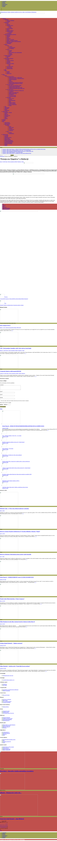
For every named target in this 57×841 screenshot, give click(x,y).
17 (0, 827)
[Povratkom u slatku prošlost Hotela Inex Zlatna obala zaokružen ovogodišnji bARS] (4, 472)
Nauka (3, 74)
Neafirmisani (9, 33)
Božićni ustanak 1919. (13, 93)
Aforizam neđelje (10, 68)
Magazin (3, 120)
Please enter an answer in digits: (5, 402)
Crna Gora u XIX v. (10, 84)
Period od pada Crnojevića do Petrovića (16, 82)
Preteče (8, 59)
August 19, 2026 (5, 481)
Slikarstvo (8, 35)
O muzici (10, 46)
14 (5, 825)
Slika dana (6, 114)
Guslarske (10, 54)
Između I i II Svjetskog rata (13, 92)
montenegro (4, 207)
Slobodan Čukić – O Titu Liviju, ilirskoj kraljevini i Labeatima (14, 508)
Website (1, 397)
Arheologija (6, 108)
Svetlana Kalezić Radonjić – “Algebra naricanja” (11, 643)
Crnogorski (4, 1)
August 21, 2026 (5, 436)
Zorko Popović (7, 122)
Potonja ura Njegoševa (6, 208)
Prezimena (6, 116)
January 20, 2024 (3, 579)
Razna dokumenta (12, 100)
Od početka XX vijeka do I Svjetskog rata (16, 90)
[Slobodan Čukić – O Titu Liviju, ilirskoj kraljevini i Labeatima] (9, 505)
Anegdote (8, 61)
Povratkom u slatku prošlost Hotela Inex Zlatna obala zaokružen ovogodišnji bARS (17, 474)
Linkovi (5, 145)
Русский (3, 3)
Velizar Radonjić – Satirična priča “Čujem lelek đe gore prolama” (15, 666)
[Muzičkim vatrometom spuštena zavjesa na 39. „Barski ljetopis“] (4, 440)
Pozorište (8, 56)
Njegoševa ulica (7, 115)
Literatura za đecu (10, 25)
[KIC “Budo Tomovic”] (3, 740)
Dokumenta (9, 97)
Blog (3, 121)
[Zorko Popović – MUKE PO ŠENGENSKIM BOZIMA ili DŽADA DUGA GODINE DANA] (11, 423)
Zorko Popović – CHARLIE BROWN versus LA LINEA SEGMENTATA (17, 577)
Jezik (5, 106)
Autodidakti (9, 43)
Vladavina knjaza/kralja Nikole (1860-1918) (16, 88)
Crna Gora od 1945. (12, 95)
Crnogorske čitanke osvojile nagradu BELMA (10, 371)
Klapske (10, 53)
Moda (5, 70)
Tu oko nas (11, 130)
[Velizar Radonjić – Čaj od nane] (4, 446)
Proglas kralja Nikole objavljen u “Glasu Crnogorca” (12, 598)
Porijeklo (6, 118)
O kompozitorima (12, 47)
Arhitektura (6, 19)
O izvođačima (11, 48)
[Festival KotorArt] (4, 727)
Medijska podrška (7, 139)
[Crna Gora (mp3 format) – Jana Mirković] (19, 815)
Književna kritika (10, 28)
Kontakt (3, 6)
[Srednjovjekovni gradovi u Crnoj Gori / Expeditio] (8, 679)
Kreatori (8, 71)
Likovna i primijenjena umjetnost (10, 34)
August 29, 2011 (3, 645)
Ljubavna (10, 128)
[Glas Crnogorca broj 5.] (9, 322)
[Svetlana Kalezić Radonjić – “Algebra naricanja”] (9, 640)
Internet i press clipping (8, 140)
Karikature (8, 62)
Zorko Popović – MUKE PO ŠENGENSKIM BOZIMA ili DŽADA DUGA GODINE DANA (23, 426)
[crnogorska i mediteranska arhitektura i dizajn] (4, 685)
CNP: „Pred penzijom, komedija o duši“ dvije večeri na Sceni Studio (15, 348)
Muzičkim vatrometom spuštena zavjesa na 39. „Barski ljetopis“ (13, 442)
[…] (12, 330)
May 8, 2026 (2, 510)
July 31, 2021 (2, 533)
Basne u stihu (11, 127)
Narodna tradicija (10, 31)
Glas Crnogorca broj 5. (5, 325)
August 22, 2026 (5, 428)
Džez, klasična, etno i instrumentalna (15, 52)
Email (1, 394)
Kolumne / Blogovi (10, 30)
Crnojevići (11, 81)
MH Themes (22, 839)
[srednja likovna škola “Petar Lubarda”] (8, 746)
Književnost (6, 22)
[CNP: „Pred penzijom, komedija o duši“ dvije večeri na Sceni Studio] (9, 345)
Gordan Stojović (7, 123)
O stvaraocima (11, 129)
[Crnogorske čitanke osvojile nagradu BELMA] (9, 368)
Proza (10, 26)
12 (2, 825)
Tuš (9, 65)
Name (1, 391)
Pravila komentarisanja (8, 142)
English (3, 2)
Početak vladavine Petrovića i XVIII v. (15, 83)
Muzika (5, 44)
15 (6, 825)
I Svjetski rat (11, 91)
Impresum (4, 5)
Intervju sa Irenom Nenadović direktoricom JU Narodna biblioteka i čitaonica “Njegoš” (20, 531)
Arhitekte (8, 21)
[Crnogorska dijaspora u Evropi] (6, 701)
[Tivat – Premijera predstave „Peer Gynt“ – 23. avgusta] (4, 433)
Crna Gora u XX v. (10, 89)
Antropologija (6, 107)
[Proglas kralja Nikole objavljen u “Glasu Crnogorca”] (9, 595)
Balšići (10, 80)
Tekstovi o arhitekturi (10, 20)
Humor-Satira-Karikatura (8, 58)
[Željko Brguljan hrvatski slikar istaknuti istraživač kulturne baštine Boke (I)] (9, 618)
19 (2, 827)
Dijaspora (4, 119)
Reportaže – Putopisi (8, 112)
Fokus (6, 161)
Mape (10, 101)
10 (0, 825)
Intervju (8, 29)
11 (1, 825)
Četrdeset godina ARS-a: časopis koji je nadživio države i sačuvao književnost (16, 461)
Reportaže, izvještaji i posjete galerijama (14, 41)
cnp (3, 204)
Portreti (10, 105)
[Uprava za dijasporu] (6, 699)
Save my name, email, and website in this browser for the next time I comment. (15, 400)
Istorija (5, 75)
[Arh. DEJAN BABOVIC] (4, 684)
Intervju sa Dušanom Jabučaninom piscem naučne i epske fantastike (15, 554)
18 (1, 827)
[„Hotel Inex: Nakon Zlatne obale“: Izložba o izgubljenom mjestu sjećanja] (4, 485)
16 (7, 825)
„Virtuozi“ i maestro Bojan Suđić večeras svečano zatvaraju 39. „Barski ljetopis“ (16, 467)
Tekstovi (8, 72)
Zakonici (10, 99)
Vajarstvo (8, 36)
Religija (5, 109)
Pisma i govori (11, 98)
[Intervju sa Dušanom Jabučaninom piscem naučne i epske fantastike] (9, 551)
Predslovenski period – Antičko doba (15, 77)
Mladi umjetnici (9, 42)
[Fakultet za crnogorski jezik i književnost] (10, 689)
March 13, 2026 (3, 350)
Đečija (10, 126)
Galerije (5, 113)
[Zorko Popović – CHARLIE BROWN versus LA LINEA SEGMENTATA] (9, 574)
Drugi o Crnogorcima (12, 104)
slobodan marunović (5, 209)
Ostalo (20, 373)
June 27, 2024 (2, 161)
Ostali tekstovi (11, 133)
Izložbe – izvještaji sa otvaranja (12, 40)
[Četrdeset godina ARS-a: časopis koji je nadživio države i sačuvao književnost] (4, 459)
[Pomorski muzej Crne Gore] (8, 713)
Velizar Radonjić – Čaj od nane (7, 448)
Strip (5, 69)
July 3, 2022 (2, 556)
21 (5, 827)
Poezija (10, 27)
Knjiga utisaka (4, 4)
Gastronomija (6, 110)
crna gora (4, 205)
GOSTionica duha (10, 66)
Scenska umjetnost (7, 55)
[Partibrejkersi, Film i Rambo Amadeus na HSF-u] (4, 478)
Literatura (8, 24)
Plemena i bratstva (12, 102)
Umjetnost (4, 18)
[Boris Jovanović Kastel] (7, 718)
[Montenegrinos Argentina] (6, 702)
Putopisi (10, 132)
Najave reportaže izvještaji (12, 161)
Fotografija (9, 38)
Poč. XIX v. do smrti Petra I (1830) (15, 85)
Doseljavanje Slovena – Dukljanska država (16, 78)
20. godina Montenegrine (8, 141)
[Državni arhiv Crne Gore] (5, 712)
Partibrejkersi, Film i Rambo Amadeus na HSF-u (10, 480)
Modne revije (9, 73)
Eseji (7, 23)
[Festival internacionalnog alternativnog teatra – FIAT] (3, 742)
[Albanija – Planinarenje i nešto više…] (12, 789)
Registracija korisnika (8, 143)
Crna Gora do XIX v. (10, 76)
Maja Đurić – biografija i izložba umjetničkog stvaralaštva (17, 771)
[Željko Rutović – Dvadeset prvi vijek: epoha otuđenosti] (4, 453)
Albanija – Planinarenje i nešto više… (11, 792)
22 (6, 827)
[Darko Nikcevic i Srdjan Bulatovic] (8, 724)
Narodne (10, 50)
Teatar (22, 161)
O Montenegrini (5, 134)
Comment (1, 384)
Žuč (9, 64)
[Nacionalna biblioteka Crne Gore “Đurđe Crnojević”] (7, 719)
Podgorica (19, 161)
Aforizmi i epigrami (10, 60)
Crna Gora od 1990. (12, 96)
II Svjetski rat (11, 94)
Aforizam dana (9, 67)
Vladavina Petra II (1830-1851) (14, 86)
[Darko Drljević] (5, 706)
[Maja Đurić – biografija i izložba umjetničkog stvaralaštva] (12, 767)
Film (7, 57)
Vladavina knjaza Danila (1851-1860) (15, 87)
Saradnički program (7, 137)
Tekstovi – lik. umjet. (10, 39)
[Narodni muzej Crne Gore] (7, 675)
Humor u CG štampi (10, 63)
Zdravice (10, 32)
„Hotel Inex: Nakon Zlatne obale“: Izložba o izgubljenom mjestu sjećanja (15, 487)
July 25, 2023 (2, 623)
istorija (3, 206)
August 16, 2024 (3, 668)
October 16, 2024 (3, 373)
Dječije (10, 51)
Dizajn (8, 37)
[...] (47, 430)
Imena (5, 117)
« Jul (1, 830)
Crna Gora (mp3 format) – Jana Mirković (12, 818)
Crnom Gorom (4, 111)
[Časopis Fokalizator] (6, 717)
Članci (8, 45)
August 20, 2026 (5, 462)
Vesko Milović (7, 124)
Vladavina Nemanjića (13, 79)
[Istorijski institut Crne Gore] (6, 711)
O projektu (6, 135)
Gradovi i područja (12, 103)
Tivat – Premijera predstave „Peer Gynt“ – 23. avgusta (11, 435)
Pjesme (8, 49)
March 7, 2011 (2, 327)
